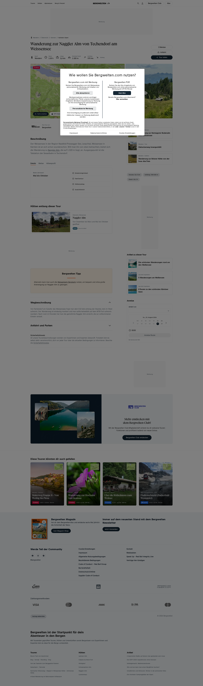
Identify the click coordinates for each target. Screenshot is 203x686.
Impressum (73, 133)
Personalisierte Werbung (83, 108)
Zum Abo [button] (122, 93)
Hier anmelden (122, 99)
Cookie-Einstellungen (127, 133)
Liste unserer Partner (123, 127)
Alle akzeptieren (83, 93)
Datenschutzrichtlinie (98, 133)
